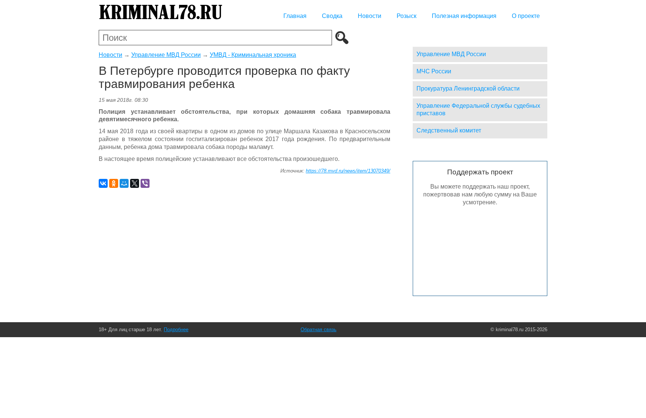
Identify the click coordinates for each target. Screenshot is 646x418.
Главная (295, 16)
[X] (134, 183)
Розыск (406, 16)
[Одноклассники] (113, 183)
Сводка (332, 16)
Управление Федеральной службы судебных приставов (478, 110)
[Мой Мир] (124, 183)
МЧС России (433, 71)
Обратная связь (318, 329)
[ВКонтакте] (103, 183)
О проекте (526, 16)
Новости (369, 16)
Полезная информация (464, 16)
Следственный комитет (448, 130)
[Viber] (145, 183)
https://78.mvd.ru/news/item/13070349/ (348, 171)
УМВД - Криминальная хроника (253, 55)
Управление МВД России (166, 55)
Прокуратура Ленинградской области (468, 88)
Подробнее (176, 329)
